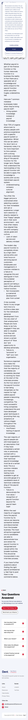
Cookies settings (14, 45)
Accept (14, 49)
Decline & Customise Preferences (14, 53)
